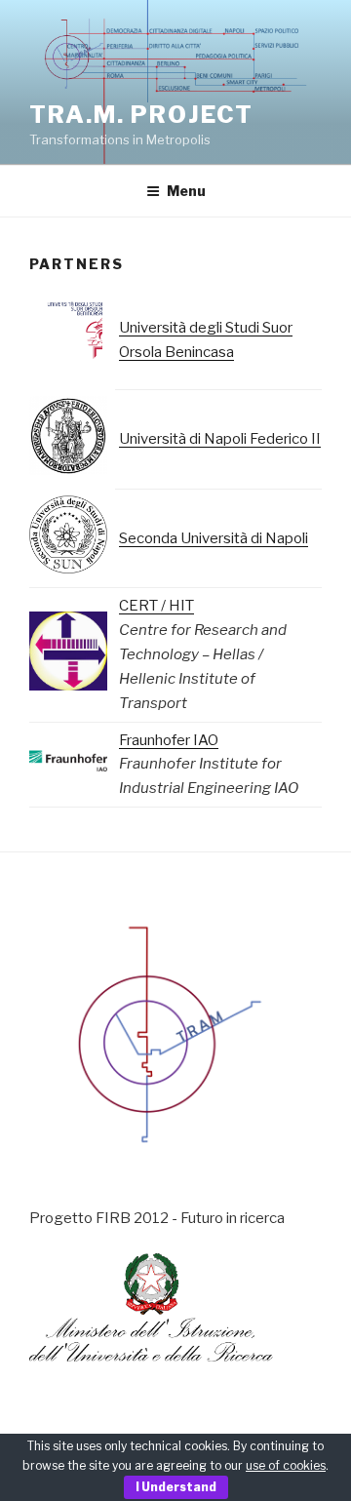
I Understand (176, 1487)
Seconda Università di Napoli (213, 538)
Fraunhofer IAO (168, 740)
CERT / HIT (156, 605)
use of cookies (286, 1465)
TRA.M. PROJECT (141, 114)
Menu (186, 190)
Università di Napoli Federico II (220, 439)
